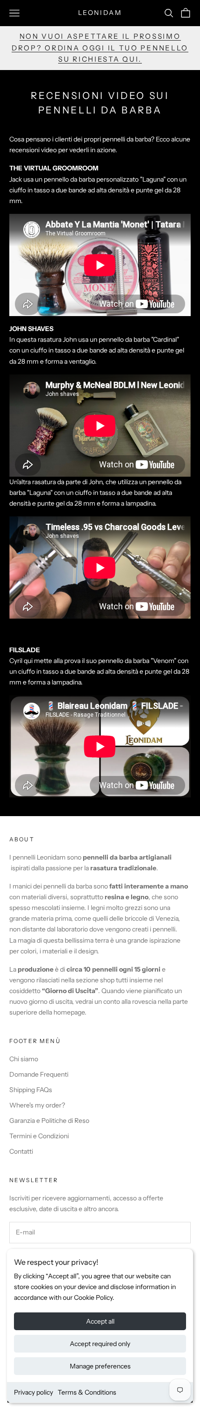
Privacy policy (33, 1392)
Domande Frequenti (38, 1074)
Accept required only (100, 1344)
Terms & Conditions (87, 1392)
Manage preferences (100, 1366)
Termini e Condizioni (39, 1136)
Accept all (100, 1321)
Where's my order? (37, 1105)
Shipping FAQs (30, 1090)
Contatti (21, 1151)
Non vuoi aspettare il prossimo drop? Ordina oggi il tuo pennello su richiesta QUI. (100, 48)
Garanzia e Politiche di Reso (49, 1120)
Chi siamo (23, 1059)
